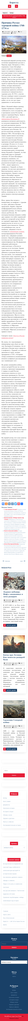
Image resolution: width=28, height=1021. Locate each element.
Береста (14, 2)
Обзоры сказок (7, 815)
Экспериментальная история (12, 825)
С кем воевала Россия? (10, 509)
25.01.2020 (7, 31)
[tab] (9, 6)
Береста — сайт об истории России (14, 921)
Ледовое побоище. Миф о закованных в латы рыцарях (13, 594)
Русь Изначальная (8, 918)
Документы (6, 805)
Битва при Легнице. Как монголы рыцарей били (14, 657)
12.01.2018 (8, 663)
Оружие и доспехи (8, 818)
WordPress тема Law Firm (12, 1016)
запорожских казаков (17, 231)
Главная (5, 911)
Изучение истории (9, 808)
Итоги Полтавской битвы (11, 544)
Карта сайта (7, 914)
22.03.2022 (8, 726)
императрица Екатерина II (10, 119)
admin (15, 31)
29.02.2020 (8, 600)
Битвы (11, 13)
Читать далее (12, 625)
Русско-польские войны (11, 531)
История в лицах (8, 811)
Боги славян (7, 801)
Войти (5, 925)
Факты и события (8, 822)
